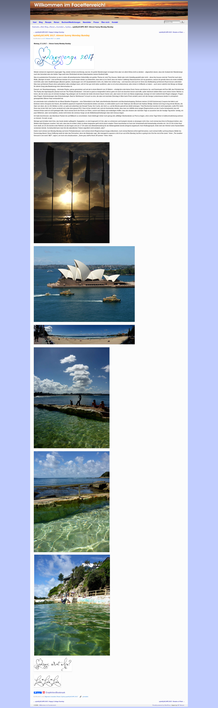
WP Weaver (180, 705)
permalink (85, 696)
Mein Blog (44, 27)
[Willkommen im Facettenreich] (109, 10)
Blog (41, 22)
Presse (96, 22)
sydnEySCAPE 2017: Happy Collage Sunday (48, 32)
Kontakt (115, 22)
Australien (60, 27)
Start (34, 22)
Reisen (56, 22)
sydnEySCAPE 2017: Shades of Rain (172, 32)
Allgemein (47, 696)
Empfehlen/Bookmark (55, 693)
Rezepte (48, 22)
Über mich (105, 22)
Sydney (68, 27)
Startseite (35, 27)
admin (58, 38)
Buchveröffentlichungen (71, 22)
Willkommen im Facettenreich (47, 705)
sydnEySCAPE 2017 (72, 696)
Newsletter (87, 22)
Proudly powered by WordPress (161, 705)
